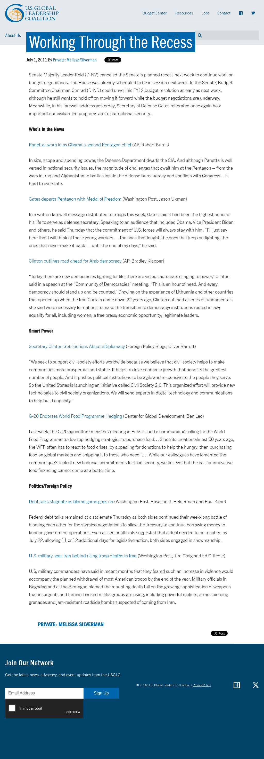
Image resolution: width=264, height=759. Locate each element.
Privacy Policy (202, 685)
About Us (13, 35)
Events (33, 35)
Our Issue (54, 35)
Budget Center (155, 13)
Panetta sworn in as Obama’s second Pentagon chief (80, 144)
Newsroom (78, 35)
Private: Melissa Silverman (75, 59)
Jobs (206, 13)
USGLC (32, 13)
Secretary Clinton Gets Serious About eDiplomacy (77, 346)
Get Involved (149, 35)
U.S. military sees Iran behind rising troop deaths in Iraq (83, 555)
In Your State (105, 35)
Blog (127, 35)
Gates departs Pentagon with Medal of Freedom (75, 199)
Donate (173, 35)
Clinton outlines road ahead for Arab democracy (75, 261)
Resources (184, 13)
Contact (223, 13)
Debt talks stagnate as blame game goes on (71, 501)
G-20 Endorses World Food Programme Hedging (75, 416)
